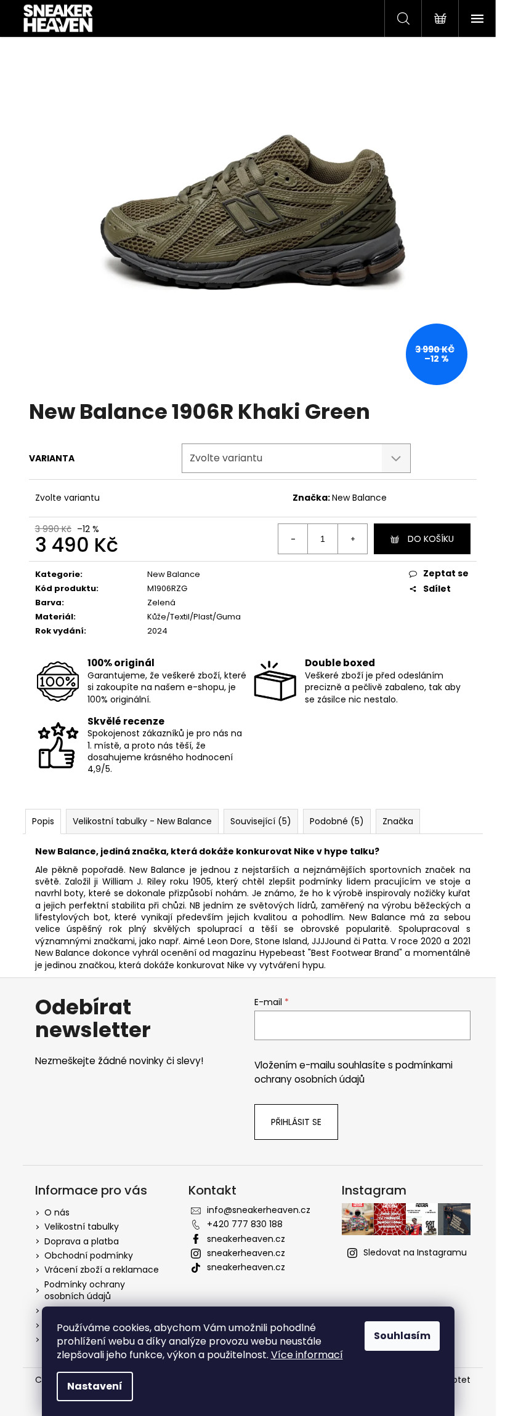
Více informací (307, 1355)
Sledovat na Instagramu (415, 1252)
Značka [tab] (397, 821)
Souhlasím (402, 1336)
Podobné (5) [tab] (337, 821)
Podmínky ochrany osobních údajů (84, 1290)
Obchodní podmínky (88, 1255)
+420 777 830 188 (245, 1224)
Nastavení (95, 1386)
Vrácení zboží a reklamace (101, 1269)
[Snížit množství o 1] (293, 539)
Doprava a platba (81, 1241)
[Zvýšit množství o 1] (352, 539)
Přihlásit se (296, 1122)
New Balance (359, 497)
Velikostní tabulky (81, 1226)
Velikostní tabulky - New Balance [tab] (142, 821)
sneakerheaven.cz (246, 1239)
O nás (57, 1212)
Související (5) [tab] (260, 821)
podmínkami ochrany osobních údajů (353, 1072)
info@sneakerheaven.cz (258, 1210)
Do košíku (431, 539)
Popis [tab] (43, 821)
